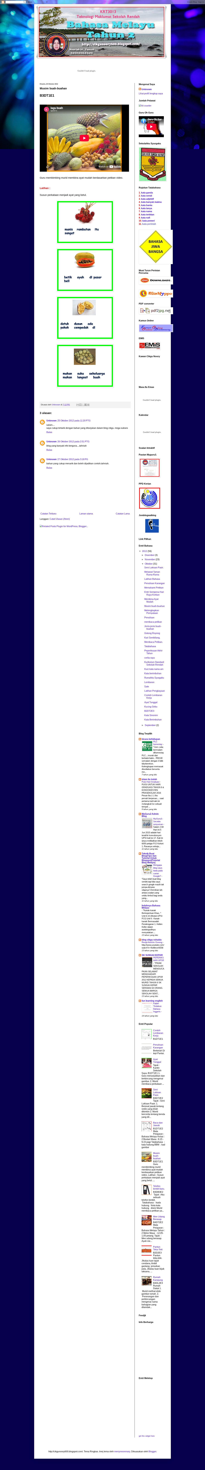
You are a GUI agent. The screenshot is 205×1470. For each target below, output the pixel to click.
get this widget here (147, 1436)
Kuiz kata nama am (153, 669)
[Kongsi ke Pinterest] (88, 404)
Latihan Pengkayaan (154, 691)
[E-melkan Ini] (77, 404)
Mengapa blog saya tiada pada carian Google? (158, 870)
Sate (146, 686)
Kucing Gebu (150, 706)
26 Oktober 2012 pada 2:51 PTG (73, 441)
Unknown (51, 420)
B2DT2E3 (149, 711)
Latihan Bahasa (152, 579)
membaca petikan (153, 622)
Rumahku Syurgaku (154, 678)
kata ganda (147, 192)
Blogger (152, 1451)
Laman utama (86, 513)
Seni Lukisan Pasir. (153, 567)
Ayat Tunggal (150, 702)
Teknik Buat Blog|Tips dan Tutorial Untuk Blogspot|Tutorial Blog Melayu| (151, 858)
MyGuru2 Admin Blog (150, 815)
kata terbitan (147, 214)
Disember (150, 555)
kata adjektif (147, 199)
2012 (145, 551)
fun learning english (152, 1001)
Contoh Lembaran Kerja (158, 1033)
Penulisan (149, 617)
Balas (49, 432)
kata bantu (146, 205)
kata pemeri (148, 221)
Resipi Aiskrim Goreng (152, 942)
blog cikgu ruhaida (151, 940)
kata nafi (145, 217)
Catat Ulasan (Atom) (60, 519)
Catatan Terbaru (48, 513)
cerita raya (149, 658)
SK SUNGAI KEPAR (152, 955)
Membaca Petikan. (153, 642)
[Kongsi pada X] (83, 404)
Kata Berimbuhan (153, 719)
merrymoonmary (122, 1451)
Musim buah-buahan (154, 606)
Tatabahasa (150, 646)
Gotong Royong (152, 633)
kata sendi (146, 196)
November (150, 559)
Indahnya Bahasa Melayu (151, 906)
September (150, 725)
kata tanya (146, 208)
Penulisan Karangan (154, 583)
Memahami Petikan (153, 587)
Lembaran (149, 682)
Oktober (149, 564)
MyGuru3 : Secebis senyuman (158, 821)
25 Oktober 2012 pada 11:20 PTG (74, 420)
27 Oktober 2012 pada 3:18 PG (72, 459)
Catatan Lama (123, 513)
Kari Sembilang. (152, 637)
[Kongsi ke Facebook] (85, 404)
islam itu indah (149, 779)
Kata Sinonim (151, 715)
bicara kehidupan (151, 739)
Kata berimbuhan (152, 673)
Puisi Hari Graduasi (151, 782)
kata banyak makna (151, 202)
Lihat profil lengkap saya (151, 93)
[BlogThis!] (80, 404)
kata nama (146, 211)
